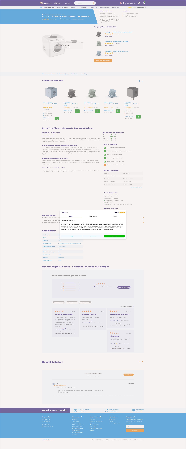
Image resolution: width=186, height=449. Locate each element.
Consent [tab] (71, 216)
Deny (71, 236)
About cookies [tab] (93, 216)
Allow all (114, 236)
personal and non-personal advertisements (86, 224)
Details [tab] (115, 216)
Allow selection (93, 236)
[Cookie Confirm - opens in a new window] (119, 212)
